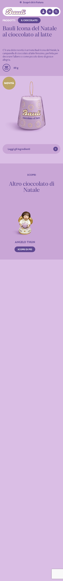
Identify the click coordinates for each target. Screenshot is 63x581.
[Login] (43, 12)
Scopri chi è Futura (33, 2)
